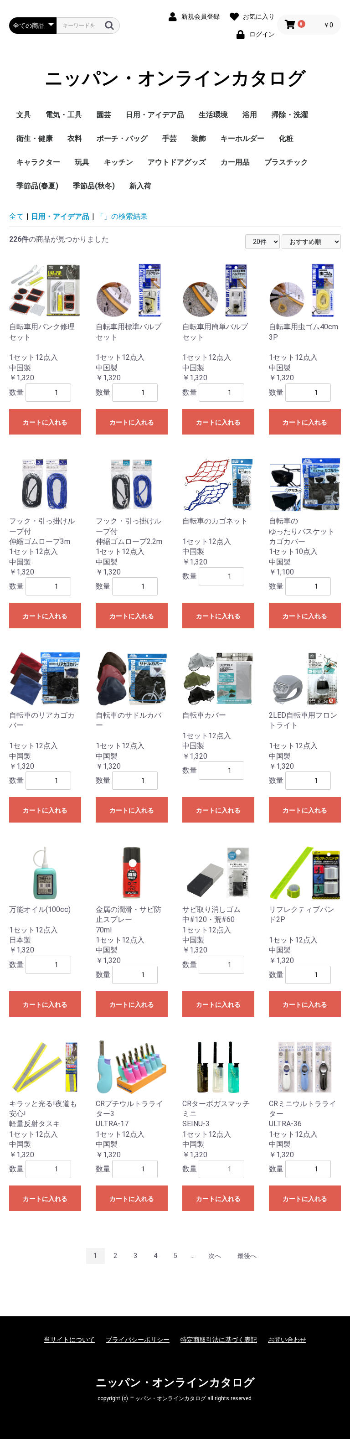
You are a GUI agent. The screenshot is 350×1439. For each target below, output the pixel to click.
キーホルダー (242, 138)
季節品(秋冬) (94, 185)
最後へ (247, 1255)
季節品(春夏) (37, 185)
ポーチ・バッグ (122, 138)
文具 (23, 114)
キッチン (118, 162)
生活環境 (213, 114)
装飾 (198, 138)
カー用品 (235, 162)
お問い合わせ (287, 1339)
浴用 (249, 114)
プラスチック (286, 162)
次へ (214, 1255)
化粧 (286, 138)
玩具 (82, 162)
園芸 (104, 114)
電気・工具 (64, 114)
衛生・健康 (34, 138)
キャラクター (38, 162)
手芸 (169, 138)
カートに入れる (45, 422)
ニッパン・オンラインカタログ (175, 78)
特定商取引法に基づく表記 (218, 1339)
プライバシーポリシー (138, 1339)
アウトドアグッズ (177, 162)
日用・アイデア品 (155, 114)
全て (16, 216)
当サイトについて (69, 1339)
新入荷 (140, 185)
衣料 (74, 138)
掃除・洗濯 (290, 114)
